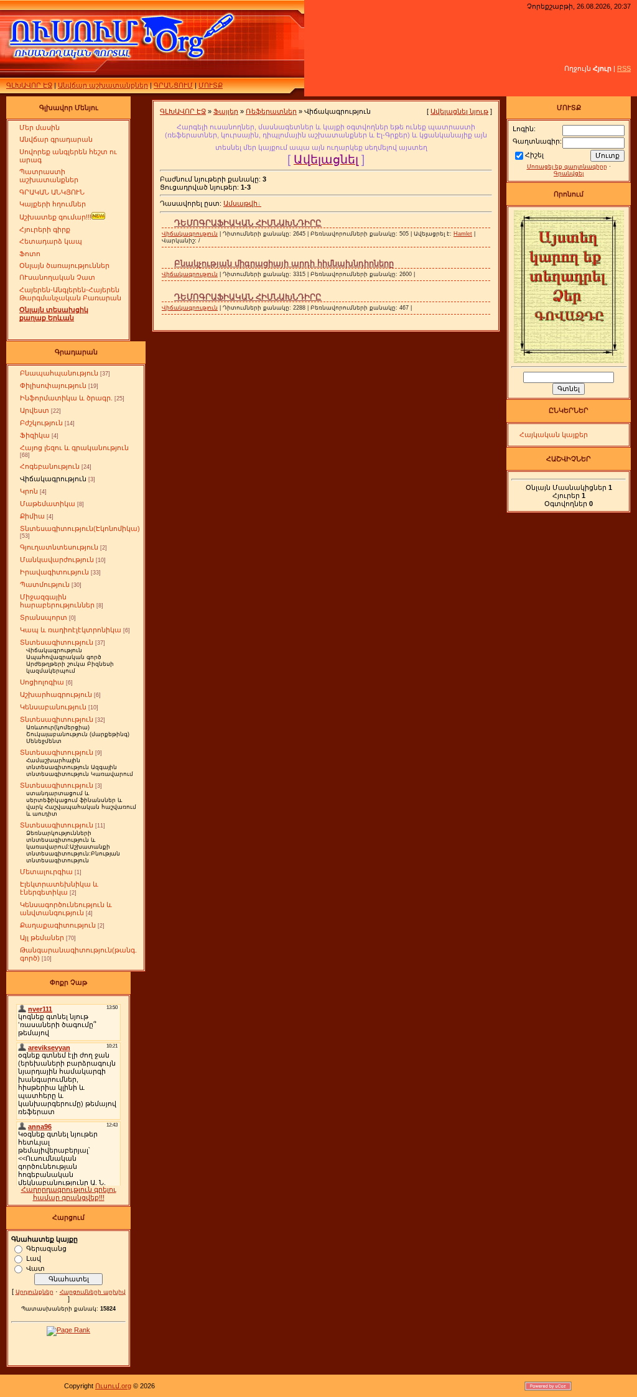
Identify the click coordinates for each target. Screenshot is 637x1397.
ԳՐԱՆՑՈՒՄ (173, 85)
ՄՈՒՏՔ (210, 85)
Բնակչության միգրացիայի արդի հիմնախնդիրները (284, 263)
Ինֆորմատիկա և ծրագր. (66, 398)
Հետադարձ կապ (50, 241)
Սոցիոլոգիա (42, 682)
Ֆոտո (29, 253)
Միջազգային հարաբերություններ (57, 601)
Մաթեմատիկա (47, 503)
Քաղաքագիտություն (58, 925)
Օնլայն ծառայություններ (64, 265)
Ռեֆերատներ (271, 111)
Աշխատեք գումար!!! (55, 217)
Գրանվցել (569, 173)
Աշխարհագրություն (56, 694)
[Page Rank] (68, 1330)
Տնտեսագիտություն (56, 642)
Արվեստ (34, 410)
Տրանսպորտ (43, 617)
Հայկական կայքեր (553, 434)
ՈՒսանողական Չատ (57, 277)
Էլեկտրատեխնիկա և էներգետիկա (59, 888)
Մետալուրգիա (46, 871)
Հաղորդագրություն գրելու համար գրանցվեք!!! (68, 1193)
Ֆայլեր (225, 111)
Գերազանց (46, 1248)
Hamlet (462, 234)
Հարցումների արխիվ (93, 1292)
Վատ (35, 1267)
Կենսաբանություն (53, 707)
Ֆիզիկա (35, 435)
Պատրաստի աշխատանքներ (48, 175)
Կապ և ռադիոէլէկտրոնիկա (70, 630)
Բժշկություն (41, 422)
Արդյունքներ (34, 1292)
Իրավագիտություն (54, 572)
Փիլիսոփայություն (53, 385)
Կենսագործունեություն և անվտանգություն (66, 908)
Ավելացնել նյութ (459, 111)
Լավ (33, 1257)
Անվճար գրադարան (56, 139)
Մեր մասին (39, 127)
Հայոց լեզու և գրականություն (74, 447)
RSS (624, 68)
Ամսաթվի (240, 203)
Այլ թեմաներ (42, 937)
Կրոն (29, 491)
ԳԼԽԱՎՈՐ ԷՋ (29, 85)
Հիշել (534, 155)
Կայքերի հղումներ (52, 204)
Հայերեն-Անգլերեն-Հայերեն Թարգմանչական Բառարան (70, 294)
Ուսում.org (113, 1386)
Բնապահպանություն (59, 373)
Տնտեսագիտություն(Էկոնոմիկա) (80, 528)
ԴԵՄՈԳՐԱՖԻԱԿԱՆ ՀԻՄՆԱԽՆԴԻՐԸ (248, 223)
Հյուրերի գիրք (44, 229)
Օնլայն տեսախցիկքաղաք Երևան (53, 313)
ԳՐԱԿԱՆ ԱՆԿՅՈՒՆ (52, 192)
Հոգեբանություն (50, 466)
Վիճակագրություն (53, 478)
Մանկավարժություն (57, 559)
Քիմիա (32, 516)
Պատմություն (45, 584)
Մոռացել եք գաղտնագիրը (567, 167)
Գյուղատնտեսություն (59, 547)
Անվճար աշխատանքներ (103, 85)
